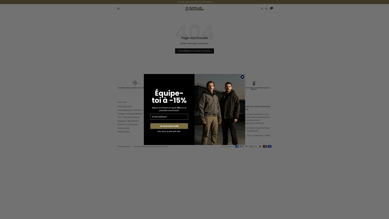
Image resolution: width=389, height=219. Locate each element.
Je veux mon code (169, 126)
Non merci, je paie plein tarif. (169, 131)
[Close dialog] (242, 77)
